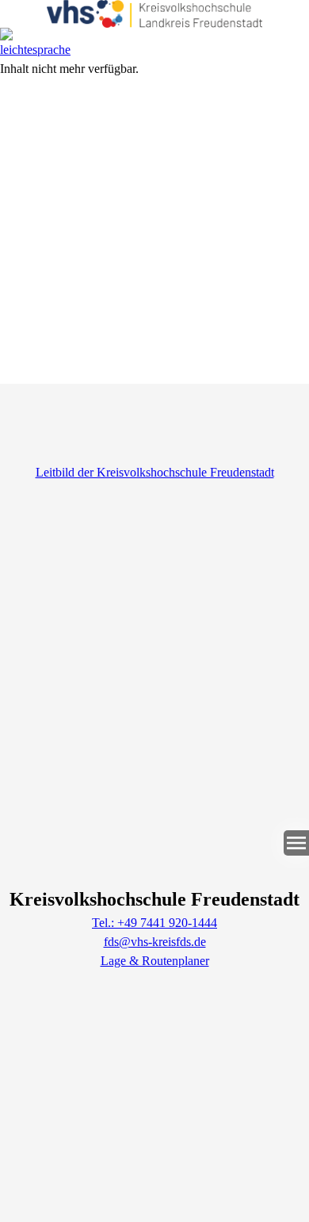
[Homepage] (155, 14)
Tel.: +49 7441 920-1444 (154, 922)
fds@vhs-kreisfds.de (155, 941)
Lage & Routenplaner (155, 960)
